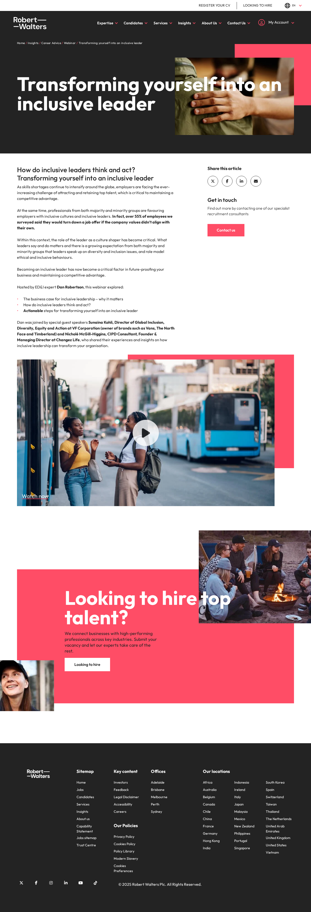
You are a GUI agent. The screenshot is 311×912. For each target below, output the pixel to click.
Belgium (209, 797)
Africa (207, 782)
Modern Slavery (126, 858)
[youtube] (80, 882)
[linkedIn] (241, 181)
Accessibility (123, 804)
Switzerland (275, 797)
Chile (207, 811)
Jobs (80, 789)
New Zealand (244, 826)
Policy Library (124, 851)
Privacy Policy (124, 836)
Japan (239, 804)
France (208, 826)
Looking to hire (257, 5)
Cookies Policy (124, 844)
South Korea (275, 782)
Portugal (240, 841)
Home (81, 782)
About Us (209, 23)
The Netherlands (279, 819)
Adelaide (157, 782)
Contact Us (236, 23)
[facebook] (227, 181)
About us (83, 819)
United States (276, 845)
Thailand (272, 811)
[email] (256, 181)
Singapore (242, 848)
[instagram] (51, 882)
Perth (155, 804)
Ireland (239, 789)
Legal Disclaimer (126, 797)
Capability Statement (85, 828)
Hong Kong (211, 841)
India (206, 848)
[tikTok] (95, 882)
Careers (120, 811)
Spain (270, 789)
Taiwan (271, 804)
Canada (209, 804)
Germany (210, 833)
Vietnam (272, 852)
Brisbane (157, 789)
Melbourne (159, 797)
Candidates (133, 23)
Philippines (242, 833)
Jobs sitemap (86, 838)
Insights (184, 23)
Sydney (156, 811)
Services (161, 23)
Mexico (239, 819)
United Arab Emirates (275, 828)
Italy (237, 797)
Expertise (105, 23)
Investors (121, 782)
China (207, 819)
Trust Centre (86, 845)
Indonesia (241, 782)
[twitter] (212, 181)
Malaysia (241, 811)
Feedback (121, 789)
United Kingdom (278, 838)
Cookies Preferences (123, 868)
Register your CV (214, 5)
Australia (209, 789)
